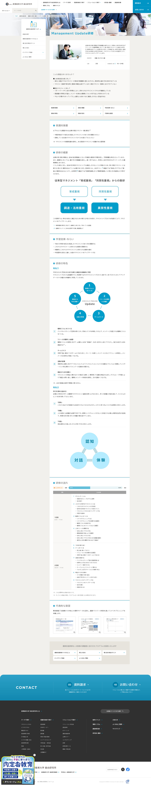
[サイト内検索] (36, 10)
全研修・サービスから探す (114, 711)
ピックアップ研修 (27, 52)
